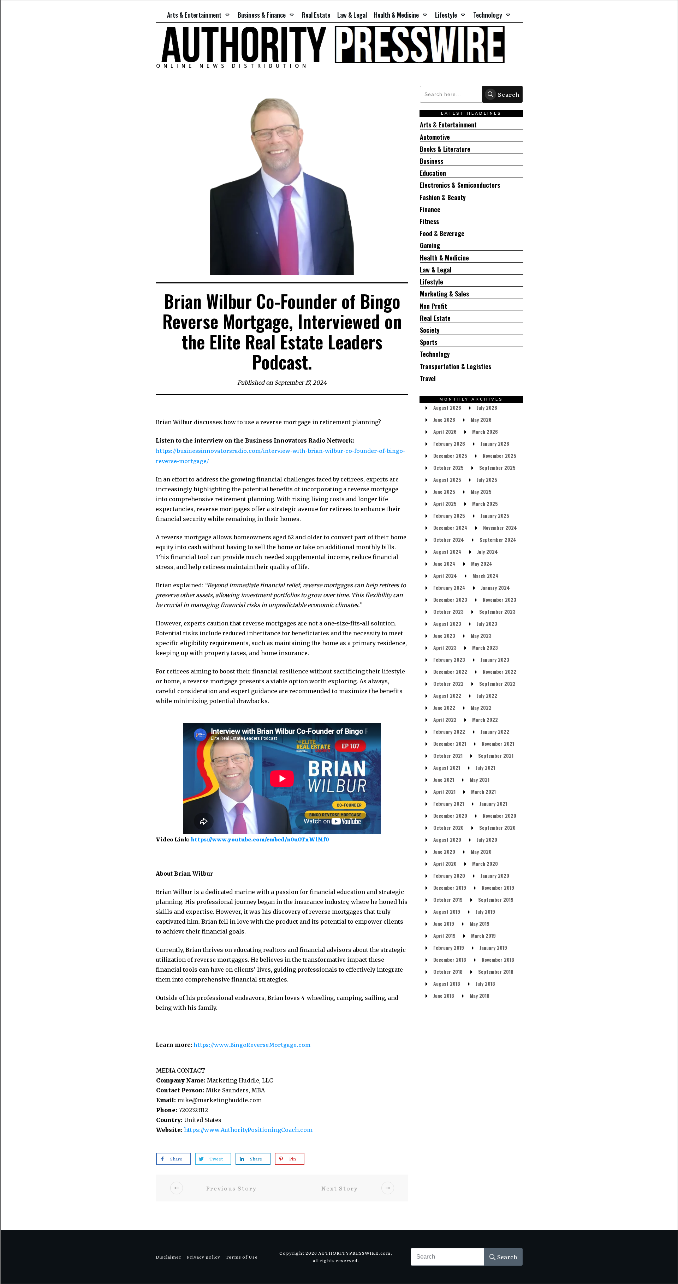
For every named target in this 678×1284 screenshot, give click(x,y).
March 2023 (485, 647)
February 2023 (449, 659)
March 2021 (483, 791)
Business (431, 161)
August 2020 (447, 839)
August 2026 (447, 407)
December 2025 (450, 455)
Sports (428, 342)
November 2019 (498, 887)
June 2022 (444, 707)
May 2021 (479, 779)
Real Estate (435, 318)
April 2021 (444, 791)
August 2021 (446, 767)
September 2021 (495, 755)
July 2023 (487, 623)
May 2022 (481, 707)
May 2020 (481, 851)
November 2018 (498, 959)
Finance (430, 209)
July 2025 (487, 479)
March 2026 (485, 431)
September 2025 (497, 467)
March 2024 (485, 575)
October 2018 (448, 971)
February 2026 (449, 443)
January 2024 (495, 587)
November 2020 (499, 815)
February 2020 (449, 875)
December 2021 (449, 743)
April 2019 (444, 935)
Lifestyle (431, 281)
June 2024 (444, 563)
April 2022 (445, 719)
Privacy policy (203, 1257)
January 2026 (495, 443)
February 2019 (448, 947)
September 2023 (497, 611)
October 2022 (448, 683)
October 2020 (448, 827)
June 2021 (443, 779)
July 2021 (485, 767)
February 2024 (449, 587)
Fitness (429, 221)
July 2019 (485, 911)
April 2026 (445, 431)
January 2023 (495, 659)
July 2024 (487, 551)
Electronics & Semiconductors (460, 185)
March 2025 (485, 503)
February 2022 (449, 731)
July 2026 (487, 407)
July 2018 (485, 983)
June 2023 (444, 635)
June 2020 (444, 851)
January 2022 (495, 731)
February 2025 (449, 515)
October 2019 (448, 899)
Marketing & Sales (444, 293)
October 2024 (448, 539)
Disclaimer (169, 1257)
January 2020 (495, 875)
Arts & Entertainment (448, 124)
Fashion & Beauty (443, 197)
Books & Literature (445, 149)
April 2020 (445, 863)
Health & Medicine (444, 257)
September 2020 (497, 827)
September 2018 (495, 971)
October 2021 (448, 755)
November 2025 (499, 455)
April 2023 (445, 647)
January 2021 (493, 803)
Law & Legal (436, 269)
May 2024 (481, 563)
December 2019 (449, 887)
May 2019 (479, 923)
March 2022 (485, 719)
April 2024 (445, 575)
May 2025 (481, 491)
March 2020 (485, 863)
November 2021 (498, 743)
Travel (428, 378)
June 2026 (444, 419)
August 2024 (447, 551)
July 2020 (487, 839)
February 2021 (448, 803)
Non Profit (433, 306)
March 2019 (483, 935)
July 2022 (487, 695)
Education (433, 173)
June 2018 (443, 995)
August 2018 (446, 983)
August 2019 (446, 911)
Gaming (430, 245)
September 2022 (497, 683)
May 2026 (481, 419)
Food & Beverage (442, 233)
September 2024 (498, 539)
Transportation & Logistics (455, 366)
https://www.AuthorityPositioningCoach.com (248, 1129)
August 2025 (447, 479)
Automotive (435, 137)
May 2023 (481, 635)
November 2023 (499, 599)
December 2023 (450, 599)
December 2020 (450, 815)
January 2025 (495, 515)
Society (430, 330)
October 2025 (448, 467)
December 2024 (450, 527)
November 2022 (499, 671)
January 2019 (493, 947)
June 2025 (444, 491)
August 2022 (447, 695)
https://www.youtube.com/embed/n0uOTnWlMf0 (260, 839)
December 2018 (449, 959)
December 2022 (450, 671)
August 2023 (447, 623)
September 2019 (495, 899)
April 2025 (445, 503)
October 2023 (448, 611)
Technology (435, 354)
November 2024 (500, 527)
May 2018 (479, 995)
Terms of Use (242, 1257)
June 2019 (443, 923)
